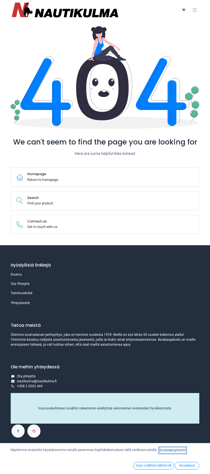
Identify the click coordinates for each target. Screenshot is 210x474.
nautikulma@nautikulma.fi (37, 381)
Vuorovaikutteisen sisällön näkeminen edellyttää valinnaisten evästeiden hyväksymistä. (105, 408)
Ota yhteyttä (26, 376)
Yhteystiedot (20, 303)
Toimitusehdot (22, 293)
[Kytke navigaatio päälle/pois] (194, 10)
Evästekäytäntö (173, 450)
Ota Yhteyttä (20, 284)
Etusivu (16, 274)
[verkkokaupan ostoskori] (183, 9)
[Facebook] (18, 431)
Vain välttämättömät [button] (153, 465)
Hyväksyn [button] (187, 465)
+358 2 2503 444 (29, 386)
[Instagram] (33, 431)
